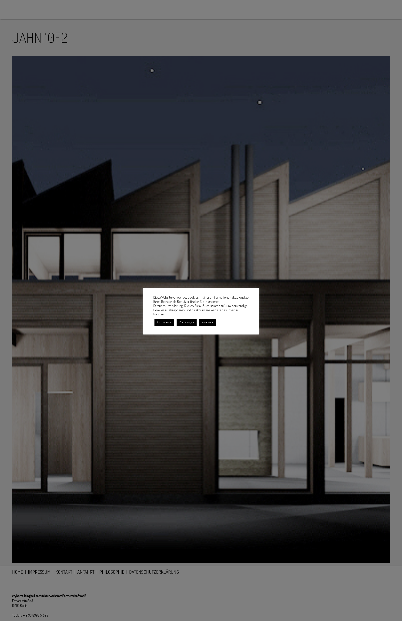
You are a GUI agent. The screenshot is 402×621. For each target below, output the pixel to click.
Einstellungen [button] (186, 322)
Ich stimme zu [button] (164, 322)
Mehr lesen (207, 322)
